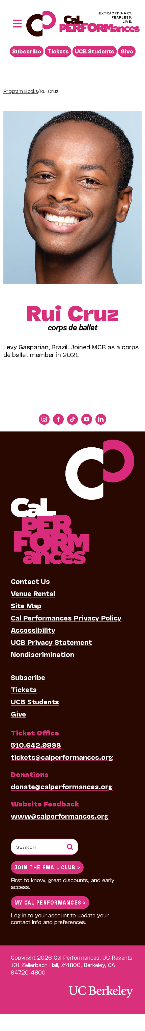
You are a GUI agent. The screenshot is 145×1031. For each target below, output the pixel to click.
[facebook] (58, 419)
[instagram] (44, 419)
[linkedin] (100, 419)
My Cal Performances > (50, 902)
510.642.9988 (36, 745)
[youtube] (86, 419)
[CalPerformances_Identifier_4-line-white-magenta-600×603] (72, 443)
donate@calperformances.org (62, 786)
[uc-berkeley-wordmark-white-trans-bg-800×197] (100, 985)
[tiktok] (72, 419)
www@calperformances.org (60, 816)
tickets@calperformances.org (62, 757)
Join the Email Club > (47, 867)
